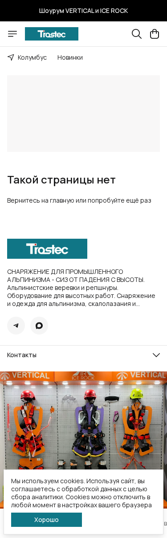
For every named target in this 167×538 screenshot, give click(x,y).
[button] (16, 325)
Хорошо (46, 519)
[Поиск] (136, 34)
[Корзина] (154, 34)
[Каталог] (12, 34)
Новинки (70, 57)
